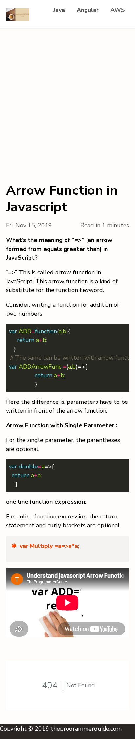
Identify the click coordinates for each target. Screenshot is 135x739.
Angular (88, 10)
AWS (117, 10)
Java (59, 10)
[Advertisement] (67, 100)
